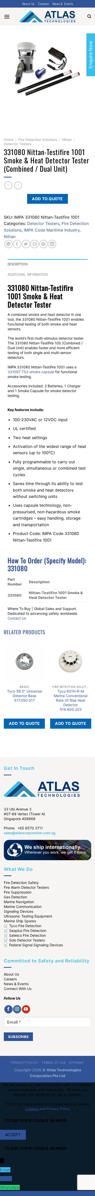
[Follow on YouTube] (26, 1009)
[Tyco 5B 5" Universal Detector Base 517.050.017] (24, 661)
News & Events (62, 4)
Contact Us (17, 618)
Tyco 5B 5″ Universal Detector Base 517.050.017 (24, 695)
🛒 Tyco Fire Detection (22, 926)
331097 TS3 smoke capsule (31, 372)
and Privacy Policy (54, 1109)
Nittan (67, 140)
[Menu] (7, 16)
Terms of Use (54, 1062)
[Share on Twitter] (26, 244)
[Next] (23, 117)
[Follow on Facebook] (8, 1009)
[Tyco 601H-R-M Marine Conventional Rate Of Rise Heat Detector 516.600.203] (70, 661)
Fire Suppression (17, 892)
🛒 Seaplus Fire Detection (25, 930)
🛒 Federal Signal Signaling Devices (33, 945)
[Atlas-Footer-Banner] (47, 849)
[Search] (89, 16)
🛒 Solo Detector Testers (24, 940)
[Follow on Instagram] (17, 1009)
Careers (43, 4)
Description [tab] (17, 264)
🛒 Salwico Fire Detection (25, 935)
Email (5, 1169)
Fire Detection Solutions (37, 140)
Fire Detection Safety (21, 882)
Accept (13, 1134)
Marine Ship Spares (20, 921)
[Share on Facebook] (17, 244)
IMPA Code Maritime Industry (52, 230)
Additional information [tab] (28, 274)
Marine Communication (23, 906)
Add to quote (47, 198)
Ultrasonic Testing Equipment (28, 916)
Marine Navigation (19, 902)
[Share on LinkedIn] (52, 244)
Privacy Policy (24, 1062)
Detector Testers (17, 144)
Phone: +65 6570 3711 (23, 828)
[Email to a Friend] (34, 244)
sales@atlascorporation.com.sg (29, 833)
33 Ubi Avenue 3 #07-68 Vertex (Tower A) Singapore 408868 (24, 814)
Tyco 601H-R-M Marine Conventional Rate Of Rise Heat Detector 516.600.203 (70, 700)
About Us (28, 4)
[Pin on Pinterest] (43, 244)
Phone (6, 1178)
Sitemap (76, 1062)
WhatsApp (10, 1187)
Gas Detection (15, 897)
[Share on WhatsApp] (8, 244)
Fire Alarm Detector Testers (26, 887)
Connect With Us (17, 988)
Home (8, 140)
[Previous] (9, 117)
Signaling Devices (18, 911)
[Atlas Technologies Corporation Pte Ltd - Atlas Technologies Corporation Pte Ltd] (48, 16)
